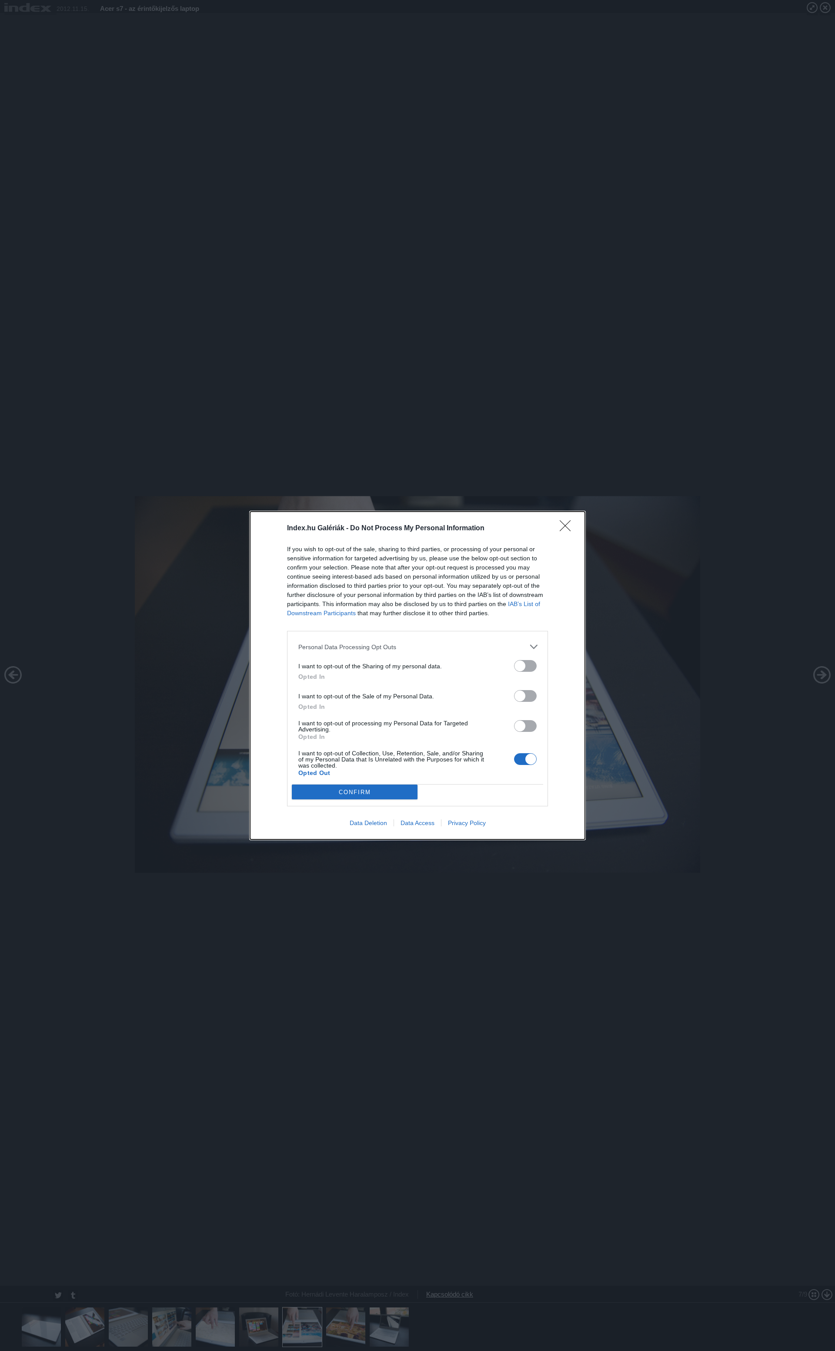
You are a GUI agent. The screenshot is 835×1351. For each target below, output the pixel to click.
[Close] (568, 528)
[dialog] (417, 675)
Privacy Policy (467, 822)
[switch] (525, 666)
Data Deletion (368, 822)
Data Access (417, 822)
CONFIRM (355, 792)
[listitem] (417, 646)
